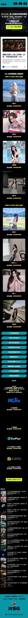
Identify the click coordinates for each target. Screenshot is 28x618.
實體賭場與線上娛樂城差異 (14, 366)
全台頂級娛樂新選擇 (14, 333)
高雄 (25, 3)
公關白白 (14, 232)
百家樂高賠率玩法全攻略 (14, 347)
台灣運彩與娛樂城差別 (14, 376)
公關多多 (14, 134)
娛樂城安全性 (15, 357)
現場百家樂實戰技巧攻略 (14, 352)
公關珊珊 (14, 165)
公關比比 (14, 103)
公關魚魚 (14, 324)
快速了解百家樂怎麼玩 (14, 342)
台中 (20, 3)
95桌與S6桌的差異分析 (14, 338)
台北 (15, 3)
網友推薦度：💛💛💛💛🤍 (14, 265)
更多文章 (14, 380)
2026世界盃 (11, 371)
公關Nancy (14, 262)
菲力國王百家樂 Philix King (14, 361)
